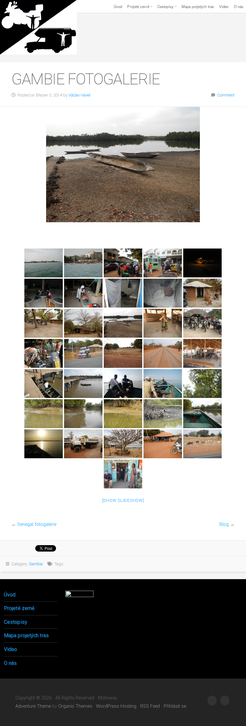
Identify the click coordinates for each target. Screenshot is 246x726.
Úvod (118, 6)
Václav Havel (79, 95)
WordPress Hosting (116, 706)
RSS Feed (150, 706)
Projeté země (138, 6)
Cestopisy (165, 6)
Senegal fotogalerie (36, 524)
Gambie (36, 563)
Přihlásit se (175, 706)
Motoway (38, 27)
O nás (10, 663)
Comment (225, 95)
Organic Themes (75, 706)
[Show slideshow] (123, 500)
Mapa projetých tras (198, 6)
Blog (224, 524)
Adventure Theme (33, 706)
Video (224, 6)
